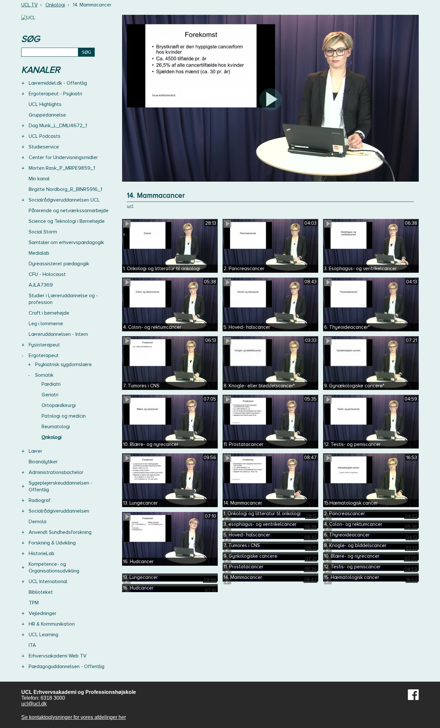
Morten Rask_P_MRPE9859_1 (62, 168)
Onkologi (55, 5)
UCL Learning (43, 634)
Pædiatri (51, 384)
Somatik (44, 375)
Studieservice (44, 147)
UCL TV (29, 5)
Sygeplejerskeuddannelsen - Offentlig (60, 486)
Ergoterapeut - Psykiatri (55, 93)
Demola (37, 521)
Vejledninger (42, 613)
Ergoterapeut (44, 355)
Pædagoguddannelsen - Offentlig (66, 666)
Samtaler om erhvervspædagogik (66, 242)
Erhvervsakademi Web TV (58, 656)
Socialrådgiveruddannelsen (59, 511)
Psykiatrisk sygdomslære (63, 364)
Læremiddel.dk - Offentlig (58, 83)
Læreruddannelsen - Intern (58, 334)
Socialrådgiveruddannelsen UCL (64, 200)
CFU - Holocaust (47, 274)
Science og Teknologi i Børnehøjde (67, 221)
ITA (32, 645)
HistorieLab (41, 553)
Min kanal (39, 178)
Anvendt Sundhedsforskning (60, 532)
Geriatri (50, 395)
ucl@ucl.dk (34, 703)
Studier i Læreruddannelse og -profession (63, 299)
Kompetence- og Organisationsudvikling (54, 567)
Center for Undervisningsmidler (63, 157)
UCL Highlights (45, 104)
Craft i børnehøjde (49, 313)
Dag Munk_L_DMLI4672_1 (58, 125)
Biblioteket (41, 592)
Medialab (39, 253)
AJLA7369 (41, 285)
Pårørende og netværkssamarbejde (69, 210)
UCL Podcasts (45, 136)
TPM (34, 603)
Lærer (35, 451)
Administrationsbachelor (56, 472)
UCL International (48, 581)
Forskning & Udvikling (52, 543)
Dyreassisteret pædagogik (59, 263)
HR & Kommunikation (52, 624)
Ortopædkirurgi (59, 405)
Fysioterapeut (44, 345)
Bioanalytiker (43, 462)
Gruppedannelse (47, 115)
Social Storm (43, 232)
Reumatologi (56, 426)
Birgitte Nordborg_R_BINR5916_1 (65, 189)
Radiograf (40, 500)
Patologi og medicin (64, 416)
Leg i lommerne (46, 323)
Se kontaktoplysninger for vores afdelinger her (73, 717)
